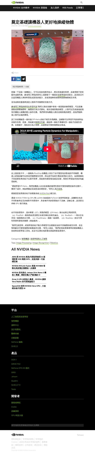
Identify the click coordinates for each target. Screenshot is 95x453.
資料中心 (15, 325)
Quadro (14, 381)
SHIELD (14, 346)
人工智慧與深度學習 (19, 316)
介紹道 (59, 189)
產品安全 (38, 445)
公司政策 (28, 445)
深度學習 (61, 95)
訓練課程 (15, 411)
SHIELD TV (16, 385)
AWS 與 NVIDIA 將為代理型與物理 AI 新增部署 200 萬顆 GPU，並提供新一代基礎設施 (28, 259)
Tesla (13, 389)
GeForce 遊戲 (16, 342)
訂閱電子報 (81, 7)
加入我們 (55, 7)
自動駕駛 (15, 338)
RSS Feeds (67, 7)
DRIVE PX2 (16, 364)
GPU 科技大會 (17, 415)
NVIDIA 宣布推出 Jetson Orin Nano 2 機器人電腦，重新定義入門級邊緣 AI (29, 273)
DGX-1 (14, 359)
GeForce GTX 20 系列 (20, 368)
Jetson (14, 376)
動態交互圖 (40, 122)
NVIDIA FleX (45, 193)
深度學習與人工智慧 (38, 239)
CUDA (13, 407)
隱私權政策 (16, 439)
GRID (13, 372)
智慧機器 (25, 239)
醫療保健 (15, 333)
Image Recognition (41, 243)
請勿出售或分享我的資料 (29, 442)
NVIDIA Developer (34, 26)
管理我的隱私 (28, 439)
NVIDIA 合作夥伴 (21, 7)
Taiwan (80, 435)
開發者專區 (16, 402)
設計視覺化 (16, 329)
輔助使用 (19, 445)
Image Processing (23, 243)
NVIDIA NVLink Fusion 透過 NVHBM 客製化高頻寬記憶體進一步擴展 (28, 267)
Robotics (54, 243)
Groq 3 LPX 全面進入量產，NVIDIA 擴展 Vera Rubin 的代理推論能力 (29, 280)
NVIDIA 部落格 (40, 7)
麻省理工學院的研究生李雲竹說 (24, 106)
